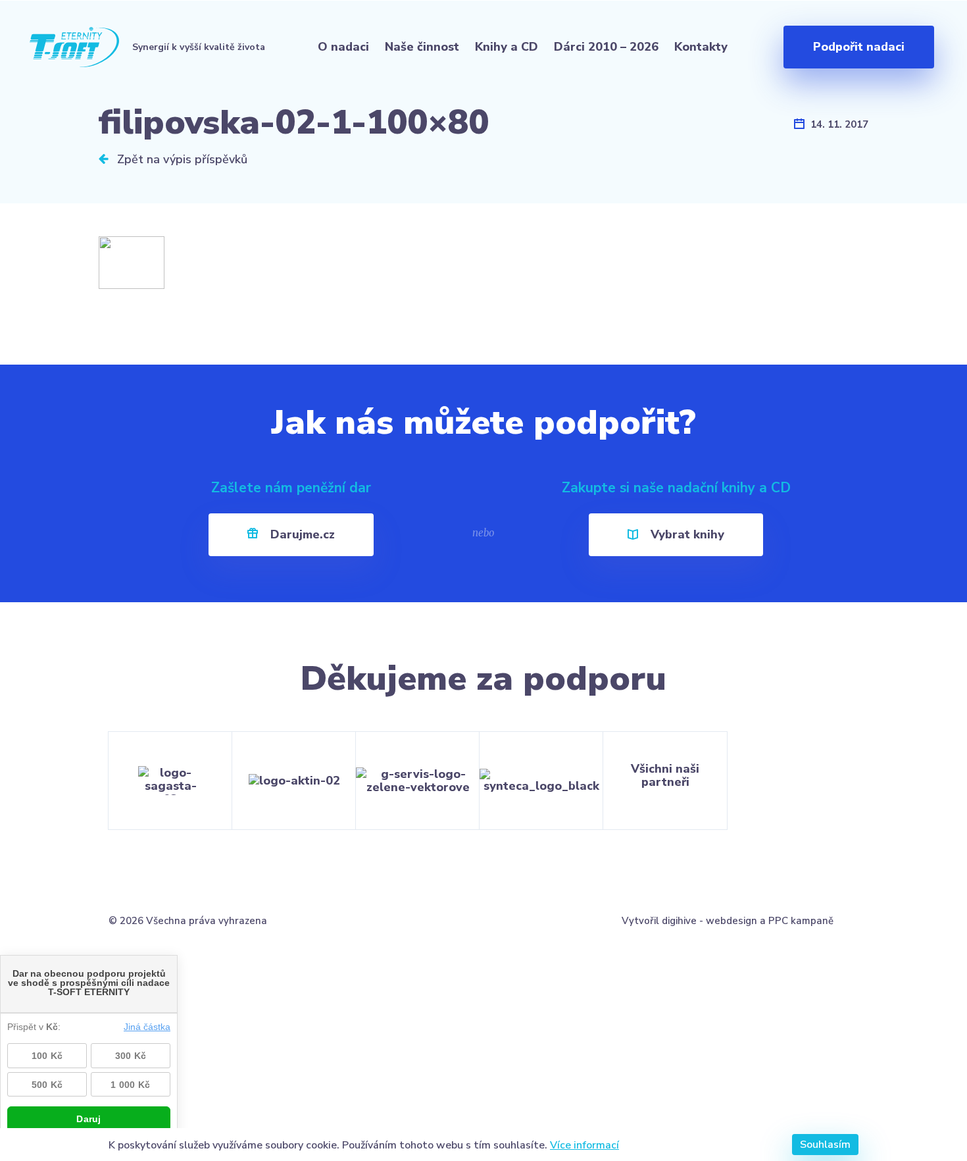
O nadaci (343, 47)
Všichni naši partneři (665, 775)
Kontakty (701, 47)
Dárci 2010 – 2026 (606, 47)
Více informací (584, 1144)
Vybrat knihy (685, 534)
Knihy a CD (506, 47)
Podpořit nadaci (859, 47)
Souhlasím (825, 1144)
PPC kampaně (800, 920)
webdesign (731, 920)
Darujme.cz (301, 534)
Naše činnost (422, 47)
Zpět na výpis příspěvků (180, 159)
